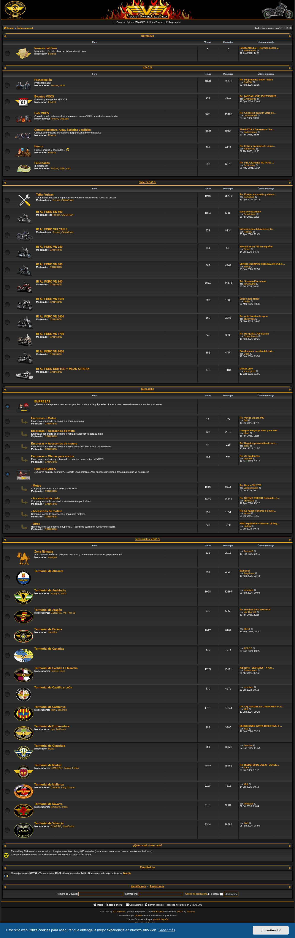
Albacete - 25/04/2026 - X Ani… (257, 667)
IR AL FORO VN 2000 (50, 351)
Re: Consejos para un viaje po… (258, 113)
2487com (61, 729)
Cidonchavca (251, 336)
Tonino (67, 768)
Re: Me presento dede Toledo (256, 79)
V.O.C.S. (147, 67)
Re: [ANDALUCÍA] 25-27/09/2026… (259, 96)
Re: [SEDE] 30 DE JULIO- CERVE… (259, 765)
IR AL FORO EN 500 (49, 212)
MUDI (247, 629)
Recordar (214, 893)
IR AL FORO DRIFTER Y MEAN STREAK (62, 369)
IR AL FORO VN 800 (49, 264)
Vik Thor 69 (69, 612)
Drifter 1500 (246, 368)
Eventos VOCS (44, 96)
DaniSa (127, 873)
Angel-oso (249, 573)
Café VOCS (41, 113)
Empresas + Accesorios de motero (54, 443)
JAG (246, 823)
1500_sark (65, 168)
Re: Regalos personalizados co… (259, 443)
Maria (51, 748)
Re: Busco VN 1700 (250, 485)
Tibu (246, 728)
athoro (247, 513)
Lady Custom (68, 787)
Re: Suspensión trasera (253, 281)
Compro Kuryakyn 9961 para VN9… (259, 430)
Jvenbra (248, 745)
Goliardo (191, 911)
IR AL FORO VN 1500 (50, 299)
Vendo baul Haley (249, 298)
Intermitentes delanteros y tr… (257, 229)
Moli (246, 709)
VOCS (180, 911)
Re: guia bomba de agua (254, 316)
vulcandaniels (251, 488)
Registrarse (157, 886)
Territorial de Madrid (48, 765)
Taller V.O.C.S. (147, 182)
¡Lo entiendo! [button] (271, 930)
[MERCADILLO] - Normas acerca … (259, 48)
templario (248, 590)
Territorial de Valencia (48, 823)
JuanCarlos (68, 826)
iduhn (63, 593)
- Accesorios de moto (45, 498)
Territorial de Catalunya (49, 707)
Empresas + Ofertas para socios (52, 456)
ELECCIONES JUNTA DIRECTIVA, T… (261, 726)
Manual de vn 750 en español (256, 246)
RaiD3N (248, 82)
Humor (38, 146)
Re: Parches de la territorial (255, 609)
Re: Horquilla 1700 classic (254, 333)
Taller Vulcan (45, 194)
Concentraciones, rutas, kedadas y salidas (62, 129)
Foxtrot (52, 53)
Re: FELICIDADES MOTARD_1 (257, 162)
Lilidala (247, 526)
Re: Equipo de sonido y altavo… (258, 194)
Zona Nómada (43, 551)
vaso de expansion (250, 211)
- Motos (36, 485)
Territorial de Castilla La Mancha (56, 668)
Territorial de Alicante (48, 571)
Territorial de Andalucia (50, 590)
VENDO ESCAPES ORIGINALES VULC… (262, 264)
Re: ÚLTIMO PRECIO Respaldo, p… (260, 498)
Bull (245, 420)
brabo (247, 301)
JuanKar (52, 632)
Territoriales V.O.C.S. (147, 539)
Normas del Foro (45, 48)
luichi (62, 85)
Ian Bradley (158, 911)
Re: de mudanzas (250, 456)
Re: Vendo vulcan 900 (252, 417)
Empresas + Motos (43, 418)
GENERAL (56, 612)
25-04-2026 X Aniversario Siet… (257, 129)
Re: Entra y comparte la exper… (258, 146)
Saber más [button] (167, 930)
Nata (246, 767)
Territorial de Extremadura (51, 726)
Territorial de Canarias (49, 648)
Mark (53, 710)
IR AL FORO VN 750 (49, 246)
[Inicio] (147, 9)
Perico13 (248, 551)
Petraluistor (250, 214)
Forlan (75, 768)
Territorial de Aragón (48, 609)
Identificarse (138, 886)
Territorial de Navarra (48, 804)
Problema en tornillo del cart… (257, 351)
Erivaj (247, 266)
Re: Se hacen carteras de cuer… (258, 510)
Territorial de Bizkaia (48, 629)
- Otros (35, 523)
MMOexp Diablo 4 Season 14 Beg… (259, 523)
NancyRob (249, 148)
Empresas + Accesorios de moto (53, 430)
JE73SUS (249, 500)
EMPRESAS (42, 401)
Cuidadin (64, 118)
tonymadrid (249, 284)
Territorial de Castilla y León (53, 687)
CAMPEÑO (57, 768)
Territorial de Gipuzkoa (49, 745)
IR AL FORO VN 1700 (50, 334)
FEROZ (248, 648)
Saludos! (245, 570)
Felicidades (42, 163)
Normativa (147, 35)
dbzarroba (249, 318)
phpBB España (160, 919)
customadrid (250, 115)
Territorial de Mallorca (49, 784)
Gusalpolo (249, 197)
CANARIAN (250, 98)
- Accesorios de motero (46, 511)
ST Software (119, 911)
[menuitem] (154, 22)
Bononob (62, 710)
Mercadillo (147, 389)
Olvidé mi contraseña (196, 893)
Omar (247, 249)
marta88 (248, 458)
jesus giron (249, 371)
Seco (62, 671)
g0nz (246, 433)
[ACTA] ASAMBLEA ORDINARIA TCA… (262, 706)
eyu (53, 729)
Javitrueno (249, 165)
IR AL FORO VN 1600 (50, 316)
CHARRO (56, 826)
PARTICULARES (45, 469)
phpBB (138, 915)
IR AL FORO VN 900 (49, 281)
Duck (246, 353)
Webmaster (250, 50)
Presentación (43, 80)
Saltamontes (250, 132)
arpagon (52, 557)
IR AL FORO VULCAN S (51, 229)
